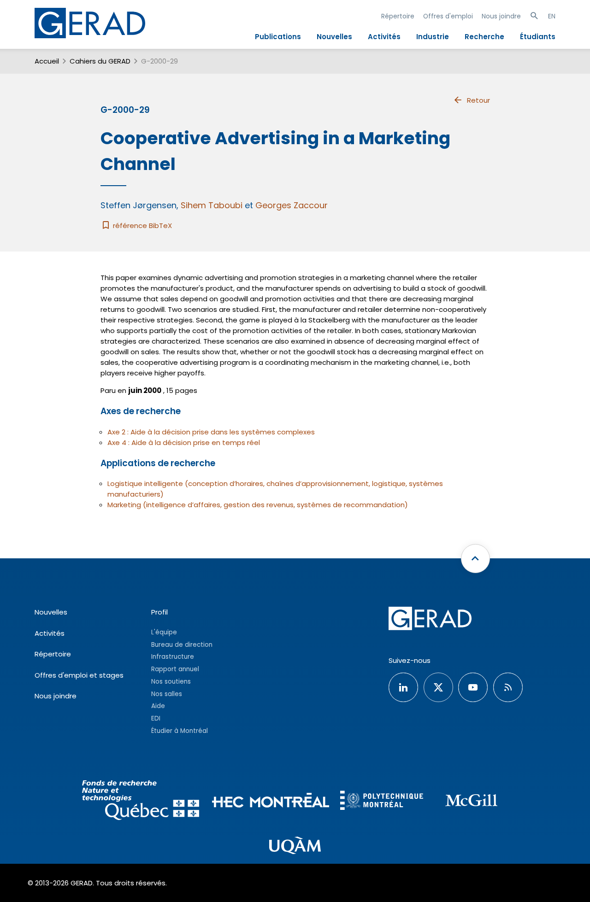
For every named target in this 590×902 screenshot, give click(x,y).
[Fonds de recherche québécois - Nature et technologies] (140, 801)
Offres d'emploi (448, 16)
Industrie (432, 36)
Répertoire (397, 16)
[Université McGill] (471, 801)
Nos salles (166, 694)
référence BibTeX (141, 225)
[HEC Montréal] (271, 802)
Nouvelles (334, 36)
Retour (478, 100)
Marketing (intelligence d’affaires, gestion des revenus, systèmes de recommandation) (257, 505)
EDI (155, 718)
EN (551, 16)
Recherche (484, 36)
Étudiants (537, 36)
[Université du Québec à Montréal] (295, 846)
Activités (384, 36)
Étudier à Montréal (179, 730)
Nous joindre (501, 16)
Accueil (47, 61)
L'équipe (164, 632)
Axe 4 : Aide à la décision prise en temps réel (183, 442)
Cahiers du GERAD (100, 61)
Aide (158, 706)
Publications (278, 36)
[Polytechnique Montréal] (382, 801)
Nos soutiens (171, 681)
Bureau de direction (181, 644)
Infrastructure (172, 656)
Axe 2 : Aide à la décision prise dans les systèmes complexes (211, 432)
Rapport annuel (175, 669)
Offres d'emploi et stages (79, 675)
